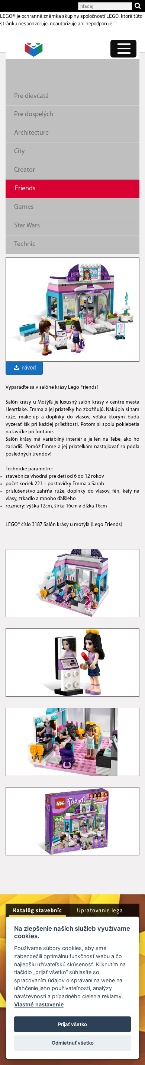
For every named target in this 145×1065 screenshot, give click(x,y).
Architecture (31, 133)
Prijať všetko (72, 1024)
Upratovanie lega (100, 910)
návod (28, 368)
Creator (24, 170)
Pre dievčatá (31, 96)
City (19, 151)
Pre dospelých (33, 114)
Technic (24, 244)
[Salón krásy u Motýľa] (72, 309)
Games (23, 207)
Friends (25, 188)
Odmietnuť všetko (73, 1043)
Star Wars (27, 226)
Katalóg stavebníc (37, 910)
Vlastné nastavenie (39, 1004)
